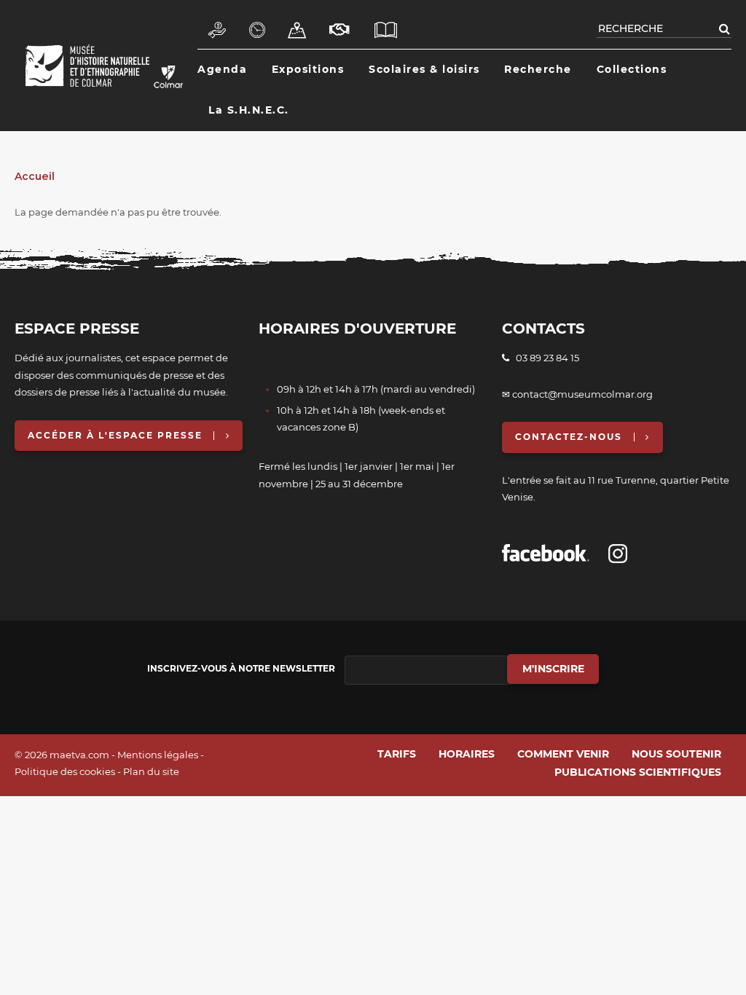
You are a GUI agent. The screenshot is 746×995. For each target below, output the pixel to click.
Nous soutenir (340, 22)
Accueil (35, 176)
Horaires (258, 22)
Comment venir (563, 753)
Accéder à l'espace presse (115, 435)
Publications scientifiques (386, 22)
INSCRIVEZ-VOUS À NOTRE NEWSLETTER (241, 668)
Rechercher (724, 28)
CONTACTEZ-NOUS (568, 436)
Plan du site (151, 771)
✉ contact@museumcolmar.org (577, 394)
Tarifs (217, 22)
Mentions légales (157, 754)
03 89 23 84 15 (544, 357)
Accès (297, 22)
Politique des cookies (65, 771)
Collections (632, 69)
